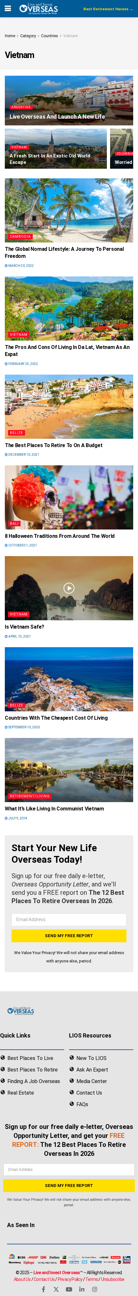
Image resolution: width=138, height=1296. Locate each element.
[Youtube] (69, 1289)
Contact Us (44, 1279)
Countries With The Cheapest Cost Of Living (56, 718)
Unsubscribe (112, 1279)
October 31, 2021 (22, 545)
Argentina (21, 107)
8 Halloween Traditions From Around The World (60, 536)
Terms (91, 1279)
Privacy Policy (70, 1279)
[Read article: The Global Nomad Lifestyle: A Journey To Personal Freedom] (69, 210)
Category (28, 36)
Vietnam (70, 36)
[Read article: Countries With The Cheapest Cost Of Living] (69, 679)
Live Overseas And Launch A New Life (57, 116)
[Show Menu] (8, 8)
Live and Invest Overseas (56, 1272)
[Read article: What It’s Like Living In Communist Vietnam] (69, 770)
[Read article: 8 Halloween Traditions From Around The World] (69, 497)
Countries (49, 36)
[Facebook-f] (43, 1289)
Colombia (125, 153)
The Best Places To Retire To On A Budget (53, 445)
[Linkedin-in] (82, 1289)
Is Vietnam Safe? (24, 627)
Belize (16, 433)
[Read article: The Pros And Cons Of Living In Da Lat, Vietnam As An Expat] (69, 308)
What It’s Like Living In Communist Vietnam (54, 809)
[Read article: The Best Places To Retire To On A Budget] (69, 407)
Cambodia (20, 236)
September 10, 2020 (24, 727)
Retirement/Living (30, 796)
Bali (14, 523)
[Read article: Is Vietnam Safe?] (69, 588)
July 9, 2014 (17, 818)
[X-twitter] (56, 1289)
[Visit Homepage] (38, 8)
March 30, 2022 (21, 265)
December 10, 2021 (23, 454)
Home (10, 36)
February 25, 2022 (23, 364)
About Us (22, 1279)
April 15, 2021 (19, 636)
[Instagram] (95, 1289)
